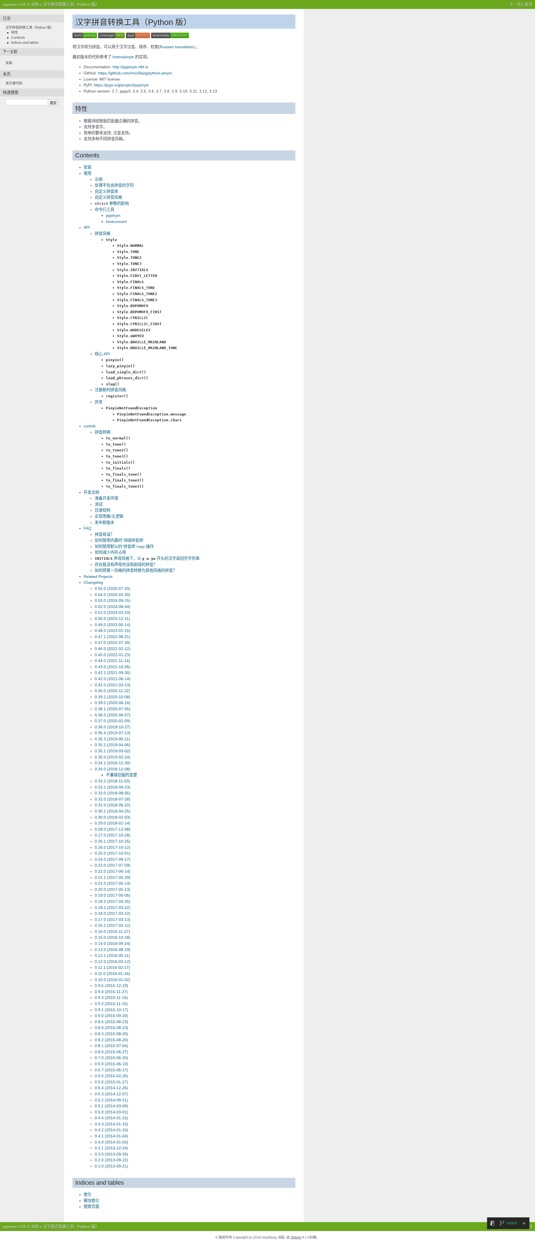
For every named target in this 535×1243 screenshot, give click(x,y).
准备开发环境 (106, 498)
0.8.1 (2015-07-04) (111, 1045)
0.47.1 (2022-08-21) (112, 636)
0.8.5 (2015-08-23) (111, 1022)
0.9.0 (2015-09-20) (111, 1015)
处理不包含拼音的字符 (114, 185)
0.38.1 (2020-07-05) (112, 709)
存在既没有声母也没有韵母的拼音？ (126, 564)
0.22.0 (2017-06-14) (112, 871)
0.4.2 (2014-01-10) (111, 1130)
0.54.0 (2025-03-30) (112, 594)
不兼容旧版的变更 (121, 775)
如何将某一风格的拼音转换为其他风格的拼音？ (136, 570)
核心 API (102, 354)
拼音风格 (102, 233)
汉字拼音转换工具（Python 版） (71, 4)
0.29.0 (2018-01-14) (112, 823)
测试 (99, 504)
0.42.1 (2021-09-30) (112, 672)
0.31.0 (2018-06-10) (112, 805)
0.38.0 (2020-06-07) (112, 715)
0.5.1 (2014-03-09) (111, 1106)
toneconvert (116, 221)
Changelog (93, 582)
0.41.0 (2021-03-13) (112, 685)
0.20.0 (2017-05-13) (112, 889)
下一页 (515, 4)
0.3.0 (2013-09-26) (111, 1154)
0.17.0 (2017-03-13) (112, 919)
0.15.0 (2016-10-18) (112, 937)
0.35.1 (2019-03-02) (112, 751)
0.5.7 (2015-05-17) (111, 1070)
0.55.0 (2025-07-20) (112, 588)
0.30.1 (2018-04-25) (112, 811)
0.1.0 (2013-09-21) (111, 1166)
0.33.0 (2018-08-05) (112, 793)
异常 (99, 402)
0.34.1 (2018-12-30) (112, 763)
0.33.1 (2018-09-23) (112, 787)
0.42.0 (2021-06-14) (112, 679)
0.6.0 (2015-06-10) (111, 1064)
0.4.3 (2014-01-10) (111, 1124)
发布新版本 (104, 522)
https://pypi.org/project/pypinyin (121, 85)
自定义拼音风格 (108, 197)
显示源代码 (14, 83)
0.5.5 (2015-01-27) (111, 1082)
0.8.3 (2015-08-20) (111, 1034)
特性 (14, 33)
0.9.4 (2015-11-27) (111, 991)
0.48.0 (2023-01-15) (112, 630)
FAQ (87, 528)
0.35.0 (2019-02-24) (112, 757)
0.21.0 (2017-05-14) (112, 883)
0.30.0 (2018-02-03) (112, 817)
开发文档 (91, 492)
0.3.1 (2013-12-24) (111, 1148)
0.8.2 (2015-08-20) (111, 1040)
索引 (528, 4)
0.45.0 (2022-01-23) (112, 655)
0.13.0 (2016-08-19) (112, 949)
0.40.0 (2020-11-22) (112, 691)
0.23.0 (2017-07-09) (112, 865)
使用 (87, 173)
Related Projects (98, 576)
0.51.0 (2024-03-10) (112, 612)
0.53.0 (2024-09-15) (112, 600)
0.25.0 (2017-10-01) (112, 853)
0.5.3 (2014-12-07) (111, 1094)
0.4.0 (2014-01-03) (111, 1142)
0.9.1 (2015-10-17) (111, 1010)
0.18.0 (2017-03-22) (112, 913)
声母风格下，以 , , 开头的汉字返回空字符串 (147, 558)
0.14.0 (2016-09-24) (112, 943)
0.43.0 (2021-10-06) (112, 667)
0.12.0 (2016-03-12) (112, 961)
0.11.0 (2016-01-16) (112, 973)
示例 (99, 179)
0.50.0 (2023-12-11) (112, 618)
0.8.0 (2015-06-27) (111, 1052)
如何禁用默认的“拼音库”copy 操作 (124, 546)
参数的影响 (112, 203)
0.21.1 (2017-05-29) (112, 877)
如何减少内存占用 (110, 552)
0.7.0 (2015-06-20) (111, 1057)
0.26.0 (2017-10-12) (112, 847)
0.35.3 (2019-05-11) (112, 739)
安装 (87, 167)
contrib (90, 426)
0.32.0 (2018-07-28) (112, 799)
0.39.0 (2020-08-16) (112, 702)
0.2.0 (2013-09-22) (111, 1160)
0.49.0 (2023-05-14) (112, 624)
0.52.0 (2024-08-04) (112, 606)
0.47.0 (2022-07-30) (112, 642)
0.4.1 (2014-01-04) (111, 1136)
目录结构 (102, 510)
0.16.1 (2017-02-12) (112, 925)
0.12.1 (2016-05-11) (112, 955)
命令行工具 (104, 209)
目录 (7, 18)
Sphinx (296, 1237)
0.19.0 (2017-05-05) (112, 895)
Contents (18, 38)
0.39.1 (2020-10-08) (112, 697)
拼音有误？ (104, 534)
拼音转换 (102, 432)
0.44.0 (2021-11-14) (112, 660)
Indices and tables (25, 43)
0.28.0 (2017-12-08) (112, 829)
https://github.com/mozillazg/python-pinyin (135, 73)
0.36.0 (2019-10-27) (112, 727)
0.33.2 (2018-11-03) (112, 781)
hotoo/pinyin (123, 57)
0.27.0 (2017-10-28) (112, 835)
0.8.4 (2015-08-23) (111, 1027)
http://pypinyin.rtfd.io (130, 67)
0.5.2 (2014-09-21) (111, 1100)
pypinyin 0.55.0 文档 (20, 4)
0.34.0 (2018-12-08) (112, 769)
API (87, 227)
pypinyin (113, 215)
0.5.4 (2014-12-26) (111, 1088)
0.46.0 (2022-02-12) (112, 648)
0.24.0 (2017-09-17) (112, 859)
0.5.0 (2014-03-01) (111, 1112)
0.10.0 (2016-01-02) (112, 979)
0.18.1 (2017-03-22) (112, 907)
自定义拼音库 (106, 191)
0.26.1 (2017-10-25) (112, 841)
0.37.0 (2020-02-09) (112, 721)
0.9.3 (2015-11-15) (111, 997)
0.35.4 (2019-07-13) (112, 733)
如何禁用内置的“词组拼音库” (119, 540)
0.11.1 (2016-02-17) (112, 967)
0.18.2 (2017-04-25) (112, 901)
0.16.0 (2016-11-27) (112, 931)
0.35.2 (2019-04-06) (112, 745)
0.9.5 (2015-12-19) (111, 985)
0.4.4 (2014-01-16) (111, 1118)
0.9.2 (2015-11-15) (111, 1003)
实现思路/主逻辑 (109, 516)
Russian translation (176, 47)
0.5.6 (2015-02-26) (111, 1076)
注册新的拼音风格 (110, 390)
